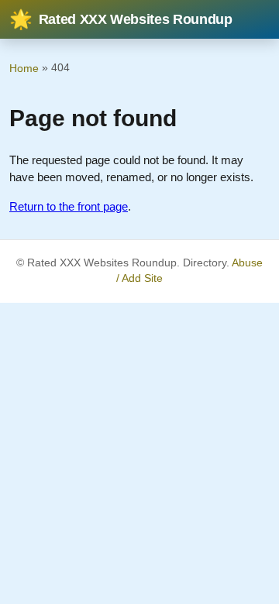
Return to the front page (68, 206)
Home (24, 68)
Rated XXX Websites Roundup (120, 19)
